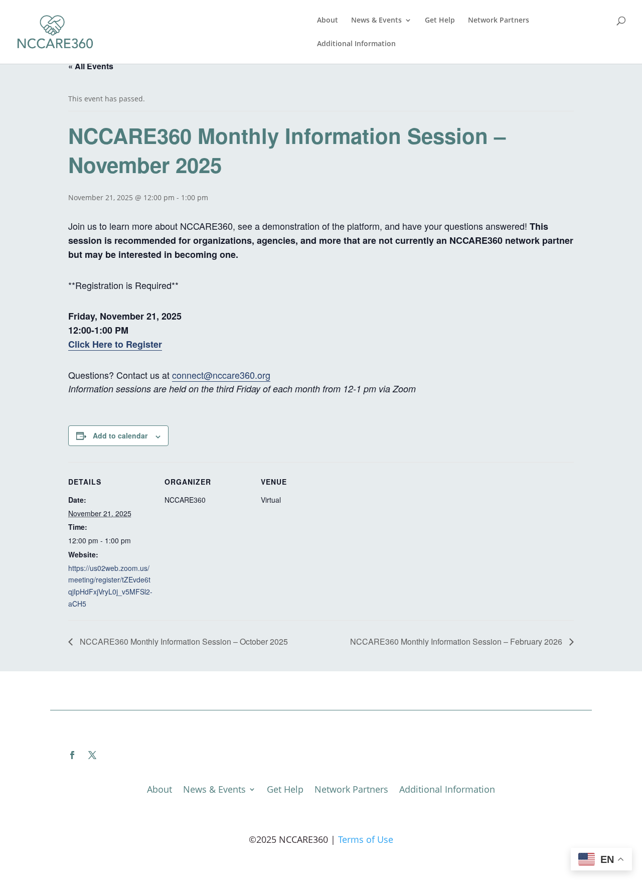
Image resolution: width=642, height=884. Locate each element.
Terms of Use (365, 839)
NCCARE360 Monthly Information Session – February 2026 (457, 641)
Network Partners (498, 21)
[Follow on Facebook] (72, 755)
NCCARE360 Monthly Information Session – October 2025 (183, 641)
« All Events (90, 66)
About (327, 21)
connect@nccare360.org (221, 374)
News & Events (376, 21)
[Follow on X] (92, 755)
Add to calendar (120, 435)
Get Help (440, 21)
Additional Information (356, 44)
